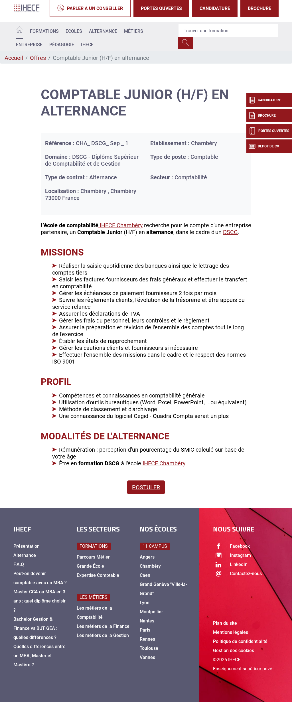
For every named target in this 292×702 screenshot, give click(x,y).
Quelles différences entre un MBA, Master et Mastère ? (39, 655)
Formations (44, 31)
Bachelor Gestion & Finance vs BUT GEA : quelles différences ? (35, 628)
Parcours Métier (93, 557)
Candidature (215, 8)
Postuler (146, 487)
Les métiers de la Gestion (103, 635)
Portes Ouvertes (161, 8)
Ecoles (74, 31)
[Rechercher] (185, 43)
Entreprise (29, 44)
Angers (147, 557)
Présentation (26, 546)
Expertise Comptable (98, 575)
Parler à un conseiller (95, 8)
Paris (145, 630)
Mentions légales (230, 632)
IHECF (87, 44)
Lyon (144, 602)
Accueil (14, 57)
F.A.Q (18, 564)
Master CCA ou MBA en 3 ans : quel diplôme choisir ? (39, 601)
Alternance (103, 31)
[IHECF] (30, 8)
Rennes (147, 639)
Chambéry (150, 566)
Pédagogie (61, 44)
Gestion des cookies (233, 650)
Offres (38, 57)
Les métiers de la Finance (103, 626)
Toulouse (149, 648)
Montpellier (151, 611)
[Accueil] (19, 30)
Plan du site (225, 623)
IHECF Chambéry (120, 225)
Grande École (90, 566)
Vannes (147, 657)
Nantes (147, 621)
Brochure (259, 8)
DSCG (230, 232)
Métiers (133, 31)
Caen (145, 575)
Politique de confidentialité (240, 641)
